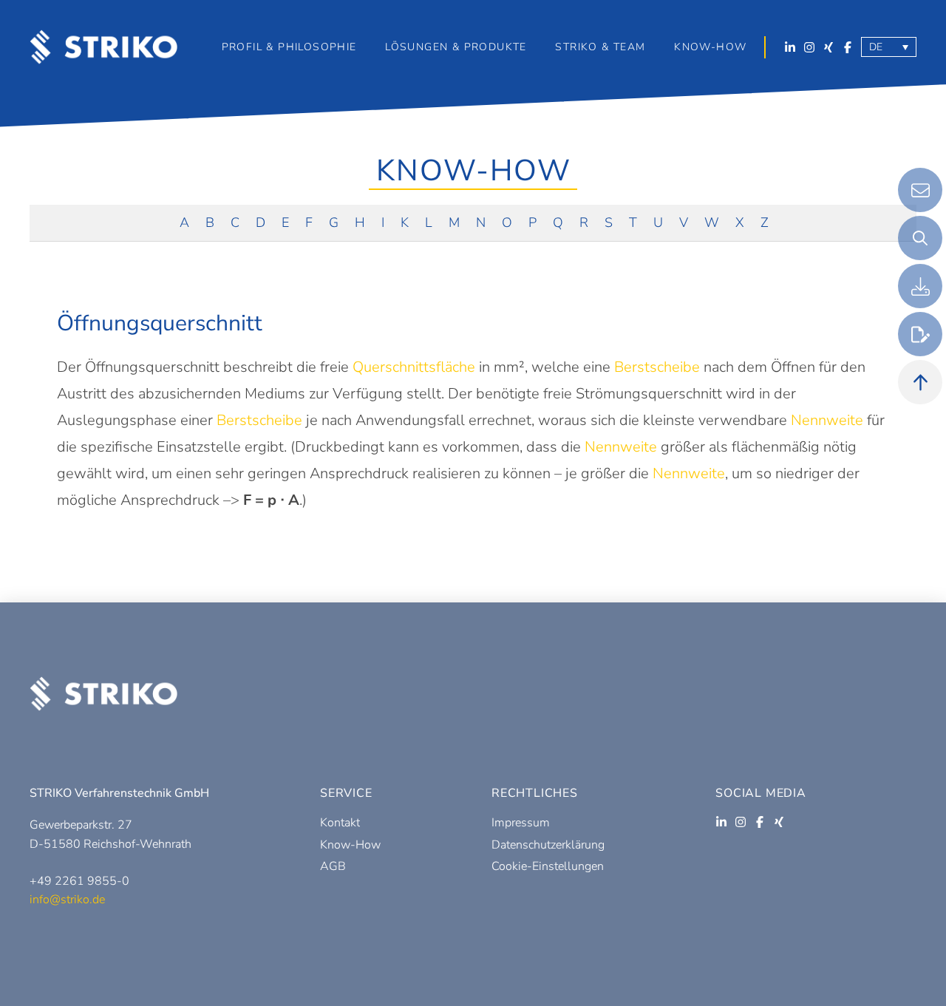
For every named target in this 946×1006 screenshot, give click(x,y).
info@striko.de (67, 899)
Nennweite (827, 420)
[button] (455, 47)
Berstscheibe (657, 367)
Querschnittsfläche (414, 367)
